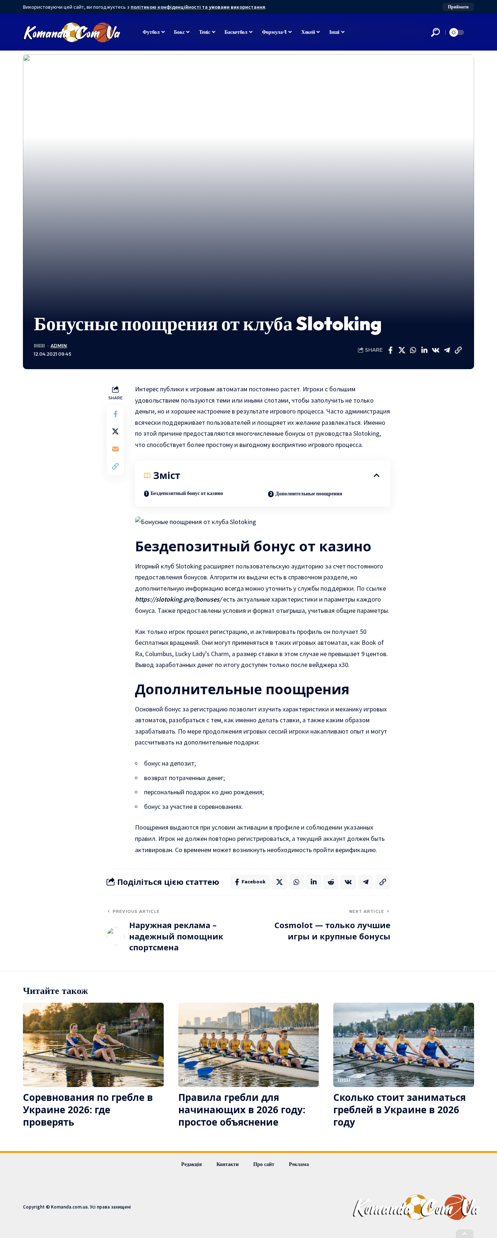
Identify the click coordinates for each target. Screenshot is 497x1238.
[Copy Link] (458, 350)
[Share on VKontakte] (435, 350)
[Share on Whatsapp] (413, 350)
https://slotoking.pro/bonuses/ (178, 599)
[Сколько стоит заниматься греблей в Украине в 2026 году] (403, 1045)
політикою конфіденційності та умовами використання (198, 7)
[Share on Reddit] (330, 882)
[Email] (115, 449)
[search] (435, 32)
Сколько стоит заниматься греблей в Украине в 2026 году (399, 1110)
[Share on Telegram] (447, 350)
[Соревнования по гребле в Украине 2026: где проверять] (93, 1045)
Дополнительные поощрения (308, 493)
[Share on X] (402, 350)
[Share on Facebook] (390, 350)
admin (59, 345)
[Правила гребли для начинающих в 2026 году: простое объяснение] (248, 1045)
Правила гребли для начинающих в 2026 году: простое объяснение (241, 1110)
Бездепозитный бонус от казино (187, 493)
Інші (39, 345)
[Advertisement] (248, 257)
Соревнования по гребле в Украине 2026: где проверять (88, 1110)
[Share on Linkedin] (424, 350)
